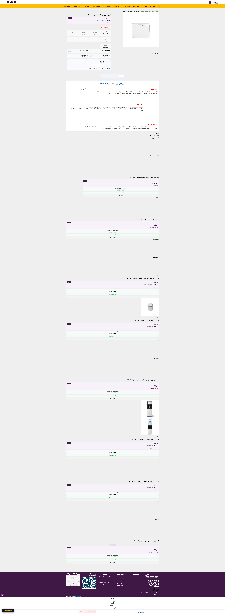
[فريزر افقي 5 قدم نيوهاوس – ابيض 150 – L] (112, 205)
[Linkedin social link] (102, 72)
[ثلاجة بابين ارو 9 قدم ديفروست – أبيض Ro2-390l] (112, 510)
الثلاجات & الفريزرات (150, 11)
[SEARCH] (15, 2)
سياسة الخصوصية (120, 585)
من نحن (119, 577)
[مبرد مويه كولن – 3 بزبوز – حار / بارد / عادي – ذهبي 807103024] (112, 349)
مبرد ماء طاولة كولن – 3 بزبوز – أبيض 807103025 (146, 320)
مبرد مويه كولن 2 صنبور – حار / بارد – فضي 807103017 (145, 439)
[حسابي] (8, 2)
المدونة (135, 581)
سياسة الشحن (119, 583)
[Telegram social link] (101, 72)
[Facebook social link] (107, 72)
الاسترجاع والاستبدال (120, 581)
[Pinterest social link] (104, 72)
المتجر (135, 579)
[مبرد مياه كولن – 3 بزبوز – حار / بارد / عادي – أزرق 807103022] (112, 468)
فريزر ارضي (95, 68)
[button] (121, 195)
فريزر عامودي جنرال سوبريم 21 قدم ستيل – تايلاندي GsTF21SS (143, 278)
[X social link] (105, 72)
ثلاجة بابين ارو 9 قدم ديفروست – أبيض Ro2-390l (146, 541)
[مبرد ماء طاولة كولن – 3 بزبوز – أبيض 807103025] (112, 307)
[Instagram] (157, 589)
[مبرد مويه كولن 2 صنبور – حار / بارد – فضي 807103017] (112, 408)
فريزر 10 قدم (101, 68)
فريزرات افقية (143, 11)
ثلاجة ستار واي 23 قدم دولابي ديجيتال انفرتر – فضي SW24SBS (143, 177)
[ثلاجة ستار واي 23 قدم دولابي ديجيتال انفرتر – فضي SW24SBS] (121, 146)
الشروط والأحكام (120, 579)
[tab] (121, 76)
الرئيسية (157, 11)
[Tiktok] (154, 589)
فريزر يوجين (90, 68)
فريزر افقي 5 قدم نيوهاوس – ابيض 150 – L (148, 219)
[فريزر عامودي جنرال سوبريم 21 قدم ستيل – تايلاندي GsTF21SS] (112, 247)
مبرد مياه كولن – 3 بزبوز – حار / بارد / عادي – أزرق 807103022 (143, 481)
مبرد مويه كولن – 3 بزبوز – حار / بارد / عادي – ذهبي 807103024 (143, 380)
